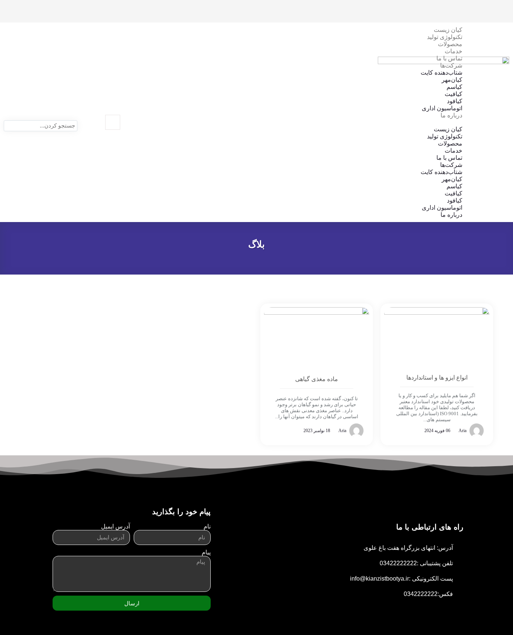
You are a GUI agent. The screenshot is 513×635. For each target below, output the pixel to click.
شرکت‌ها (451, 65)
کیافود (454, 101)
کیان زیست (448, 30)
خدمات (453, 51)
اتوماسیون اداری (442, 108)
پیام (206, 552)
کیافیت (453, 94)
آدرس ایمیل (115, 526)
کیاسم (454, 87)
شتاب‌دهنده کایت (441, 72)
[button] (302, 122)
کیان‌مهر (452, 80)
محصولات (450, 44)
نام (207, 526)
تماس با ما (449, 58)
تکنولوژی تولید (444, 37)
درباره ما (451, 115)
